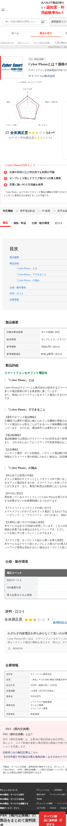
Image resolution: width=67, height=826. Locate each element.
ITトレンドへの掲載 (45, 803)
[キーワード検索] (43, 21)
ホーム (15, 33)
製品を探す (46, 33)
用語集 (39, 799)
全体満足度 (19, 133)
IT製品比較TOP (7, 43)
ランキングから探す (58, 794)
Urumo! (53, 808)
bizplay (63, 808)
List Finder (41, 808)
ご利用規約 (57, 790)
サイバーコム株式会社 (41, 75)
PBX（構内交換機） (42, 43)
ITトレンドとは (43, 790)
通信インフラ (23, 43)
